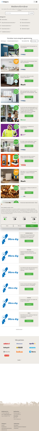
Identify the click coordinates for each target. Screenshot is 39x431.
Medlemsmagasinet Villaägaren (20, 426)
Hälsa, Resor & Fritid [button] (5, 28)
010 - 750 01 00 (6, 413)
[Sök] (34, 2)
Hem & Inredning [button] (25, 25)
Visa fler (19, 360)
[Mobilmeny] (36, 2)
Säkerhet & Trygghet (25, 28)
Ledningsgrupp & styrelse (7, 428)
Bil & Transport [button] (25, 19)
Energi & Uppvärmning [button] (6, 25)
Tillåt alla (31, 225)
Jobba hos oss (4, 429)
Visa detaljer (34, 222)
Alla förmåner (4, 19)
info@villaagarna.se (7, 414)
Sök (32, 13)
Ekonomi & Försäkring (26, 22)
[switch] (14, 219)
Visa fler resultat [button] (19, 329)
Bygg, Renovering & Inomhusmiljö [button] (8, 22)
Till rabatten (29, 50)
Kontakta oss (4, 426)
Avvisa (7, 225)
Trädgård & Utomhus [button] (6, 31)
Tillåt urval (19, 225)
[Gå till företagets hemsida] (23, 54)
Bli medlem (16, 425)
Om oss (3, 425)
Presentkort (16, 428)
